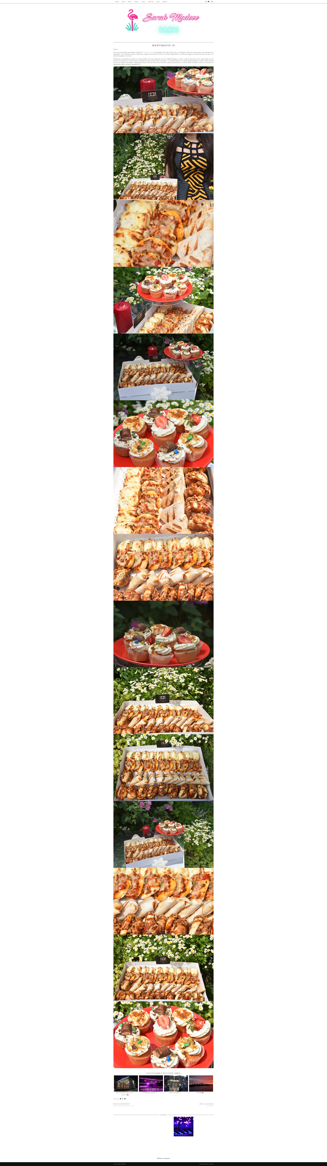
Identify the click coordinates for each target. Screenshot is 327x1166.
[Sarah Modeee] (163, 22)
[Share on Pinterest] (125, 1099)
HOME (117, 1)
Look (123, 1)
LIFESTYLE (151, 1)
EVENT (129, 1)
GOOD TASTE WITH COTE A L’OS (123, 1105)
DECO (158, 1)
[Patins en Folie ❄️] (151, 1083)
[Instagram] (206, 1)
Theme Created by (206, 1164)
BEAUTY (165, 1)
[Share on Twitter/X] (123, 1099)
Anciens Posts (168, 42)
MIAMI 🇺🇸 (200, 1093)
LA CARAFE (206, 1105)
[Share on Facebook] (120, 1099)
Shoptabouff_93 (163, 45)
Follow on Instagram (164, 1158)
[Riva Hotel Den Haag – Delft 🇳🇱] (126, 1083)
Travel (136, 1)
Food (143, 1)
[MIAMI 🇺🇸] (201, 1083)
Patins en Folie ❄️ (150, 1093)
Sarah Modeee (121, 1164)
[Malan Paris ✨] (176, 1083)
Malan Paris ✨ (175, 1093)
